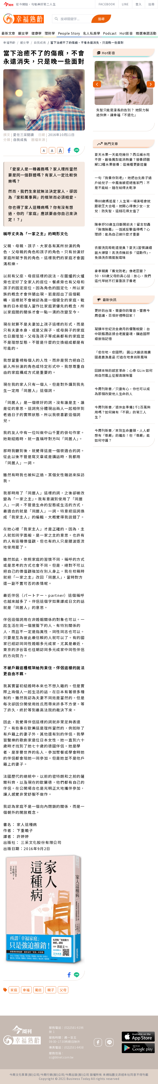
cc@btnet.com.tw (61, 1057)
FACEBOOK (107, 4)
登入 (139, 4)
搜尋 (101, 18)
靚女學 (24, 42)
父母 (63, 989)
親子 (50, 989)
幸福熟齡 (9, 42)
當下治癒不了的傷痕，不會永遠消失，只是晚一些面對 (86, 42)
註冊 (151, 4)
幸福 (26, 989)
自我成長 (40, 42)
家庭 (13, 989)
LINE (125, 4)
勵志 (38, 989)
